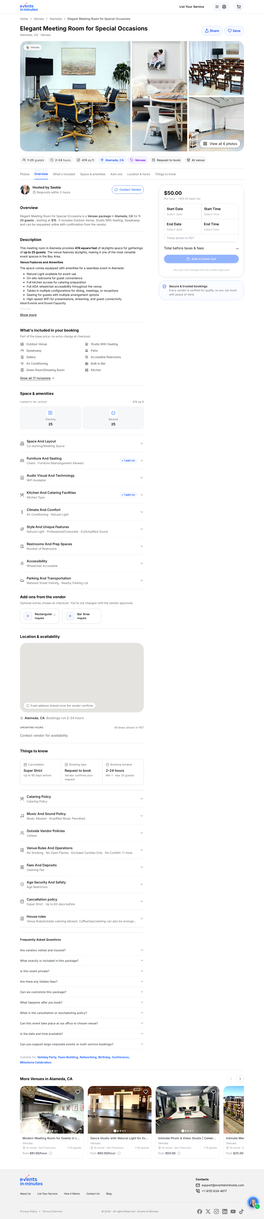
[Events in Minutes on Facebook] (199, 1211)
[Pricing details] (50, 1153)
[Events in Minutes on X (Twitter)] (208, 1211)
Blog (108, 1193)
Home (24, 18)
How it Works (72, 1193)
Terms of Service (52, 1211)
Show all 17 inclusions (35, 378)
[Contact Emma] (253, 1202)
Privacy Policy (28, 1211)
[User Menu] (221, 6)
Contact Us (93, 1193)
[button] (78, 1091)
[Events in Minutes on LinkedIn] (224, 1211)
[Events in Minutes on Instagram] (216, 1211)
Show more (28, 315)
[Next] (240, 1079)
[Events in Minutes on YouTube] (233, 1211)
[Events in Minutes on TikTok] (241, 1211)
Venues (39, 18)
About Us (25, 1193)
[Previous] (231, 1079)
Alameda (56, 18)
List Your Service (191, 6)
